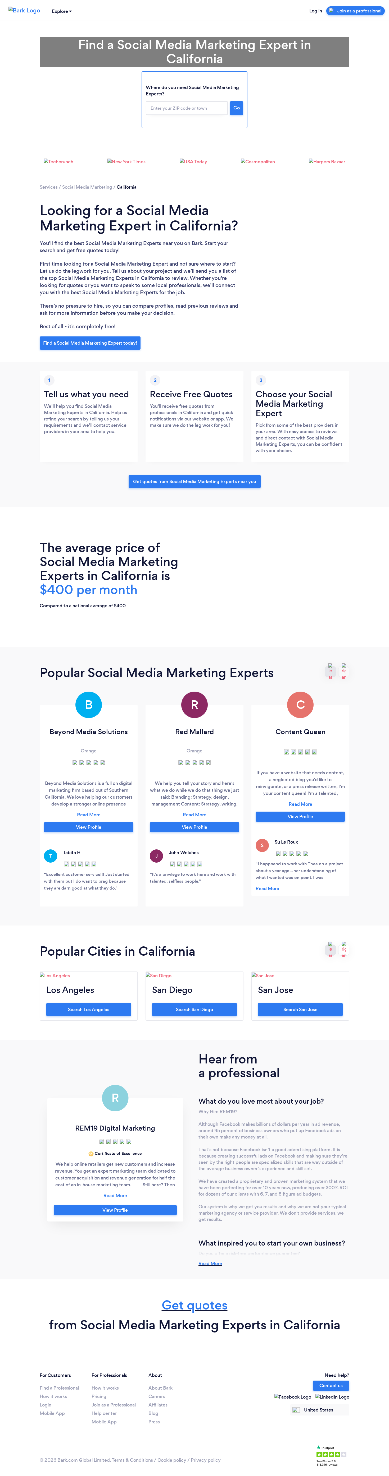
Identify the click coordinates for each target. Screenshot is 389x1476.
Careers (156, 1396)
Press (154, 1422)
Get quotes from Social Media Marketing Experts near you (194, 481)
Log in (315, 11)
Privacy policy (206, 1460)
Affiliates (158, 1405)
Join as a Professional (114, 1405)
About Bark (160, 1388)
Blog (153, 1413)
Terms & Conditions (132, 1460)
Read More (210, 1263)
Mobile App (52, 1413)
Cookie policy (171, 1460)
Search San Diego (194, 1009)
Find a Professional (59, 1388)
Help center (104, 1413)
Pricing (99, 1396)
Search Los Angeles (88, 1009)
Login (45, 1405)
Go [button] (236, 108)
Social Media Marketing (87, 187)
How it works (53, 1396)
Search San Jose (300, 1009)
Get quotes (195, 1305)
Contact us (331, 1385)
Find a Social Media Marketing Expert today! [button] (90, 343)
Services (49, 187)
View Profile (88, 827)
